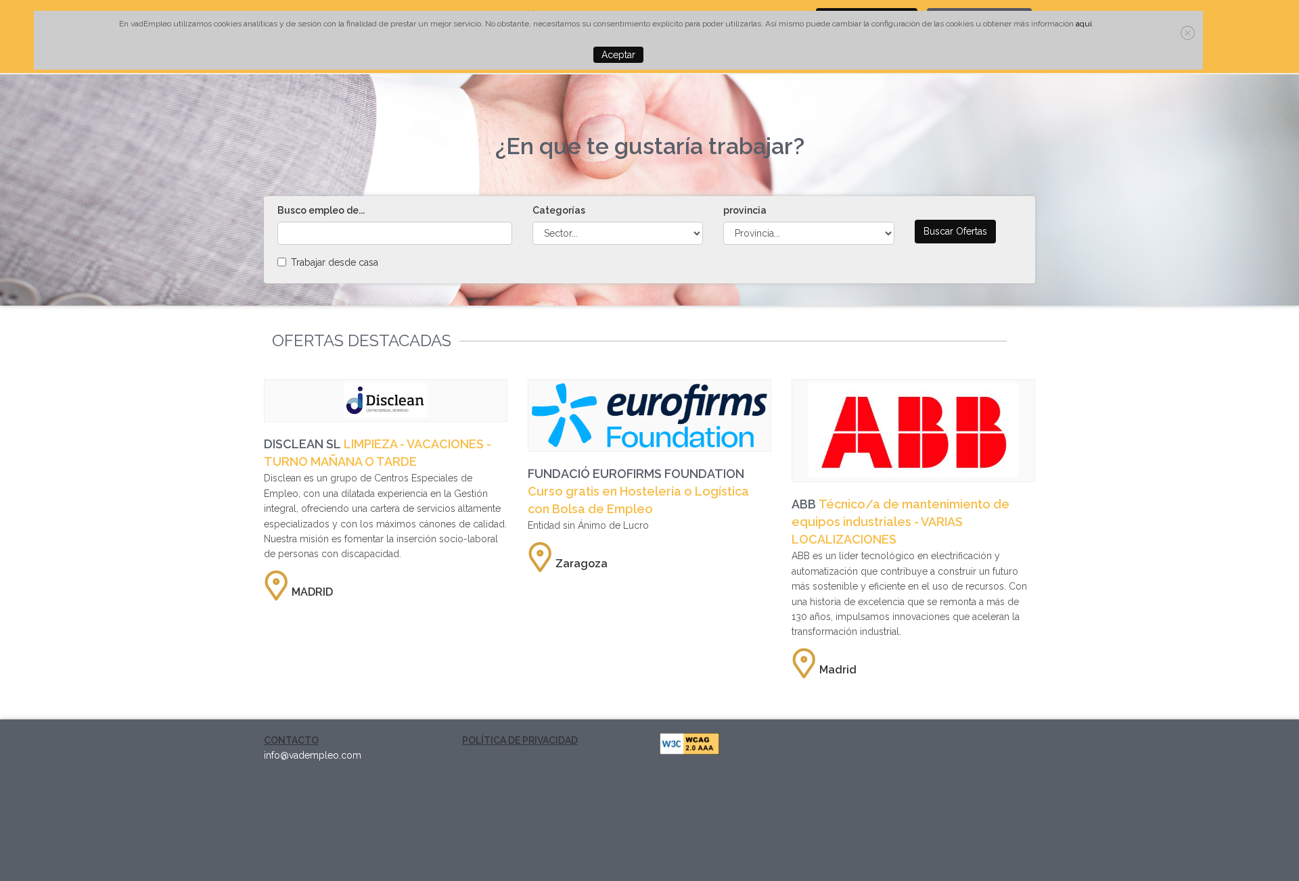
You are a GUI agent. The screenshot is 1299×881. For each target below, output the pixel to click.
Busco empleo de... (321, 210)
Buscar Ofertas (955, 231)
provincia (745, 210)
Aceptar (618, 54)
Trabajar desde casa (334, 262)
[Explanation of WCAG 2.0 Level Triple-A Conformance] (689, 742)
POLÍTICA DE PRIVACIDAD (520, 740)
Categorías (558, 210)
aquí (1084, 23)
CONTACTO (291, 740)
